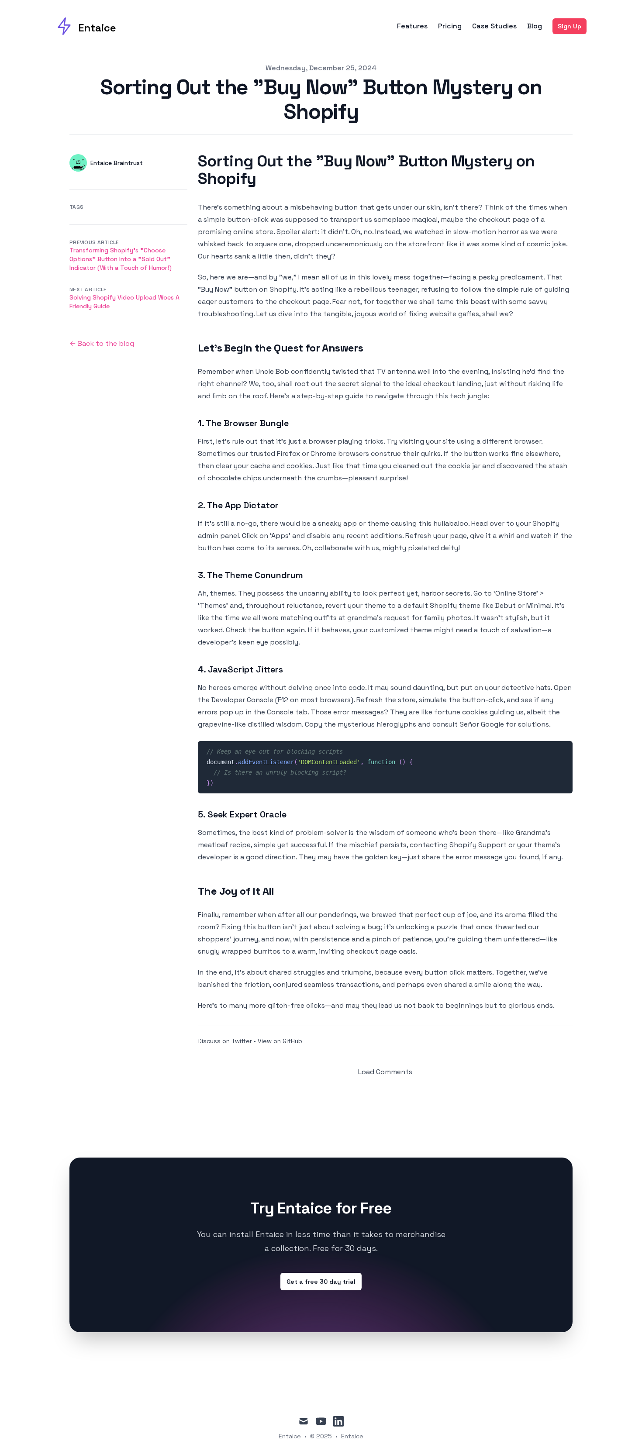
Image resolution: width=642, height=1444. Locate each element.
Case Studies (494, 26)
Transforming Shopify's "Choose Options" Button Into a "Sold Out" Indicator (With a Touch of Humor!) (120, 259)
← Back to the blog (101, 343)
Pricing (450, 26)
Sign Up (569, 26)
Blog (534, 26)
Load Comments (385, 1071)
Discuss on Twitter (225, 1041)
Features (412, 26)
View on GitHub (280, 1041)
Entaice (352, 1436)
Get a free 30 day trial (321, 1281)
